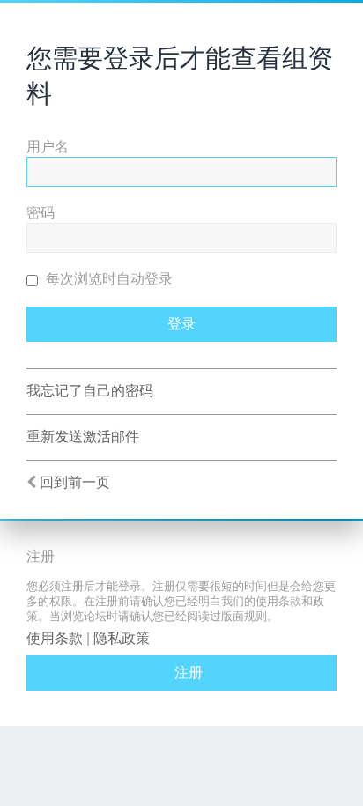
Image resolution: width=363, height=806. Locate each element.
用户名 (47, 146)
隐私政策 (121, 638)
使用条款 (54, 638)
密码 (40, 212)
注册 (188, 672)
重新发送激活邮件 (82, 436)
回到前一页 (75, 482)
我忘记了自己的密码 (89, 390)
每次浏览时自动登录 (107, 278)
